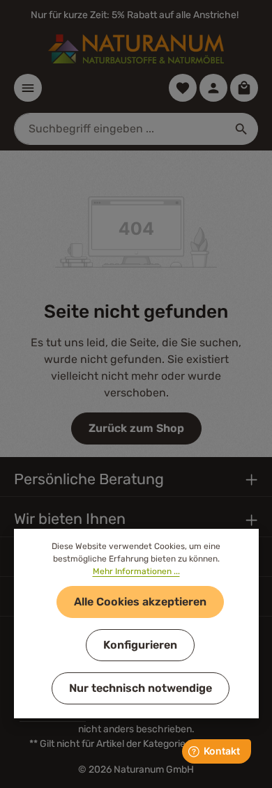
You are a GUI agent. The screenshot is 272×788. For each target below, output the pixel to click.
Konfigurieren (140, 644)
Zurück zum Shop (136, 428)
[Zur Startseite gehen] (136, 48)
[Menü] (28, 88)
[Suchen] (241, 129)
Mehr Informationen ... (136, 571)
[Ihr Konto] (213, 88)
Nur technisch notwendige (140, 688)
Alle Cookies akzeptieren (140, 601)
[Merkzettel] (183, 88)
